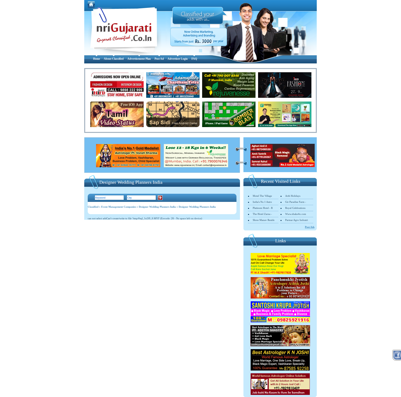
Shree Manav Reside (264, 220)
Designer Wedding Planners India (157, 206)
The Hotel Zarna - (262, 214)
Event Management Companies (118, 206)
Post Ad (159, 58)
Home (96, 58)
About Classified (114, 58)
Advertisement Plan (139, 58)
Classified (93, 206)
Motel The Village (262, 195)
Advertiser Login (178, 58)
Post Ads (309, 227)
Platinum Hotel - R (263, 208)
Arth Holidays (292, 195)
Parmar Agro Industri (296, 220)
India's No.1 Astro (262, 201)
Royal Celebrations (295, 208)
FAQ (194, 58)
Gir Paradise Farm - (295, 201)
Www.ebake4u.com (295, 214)
